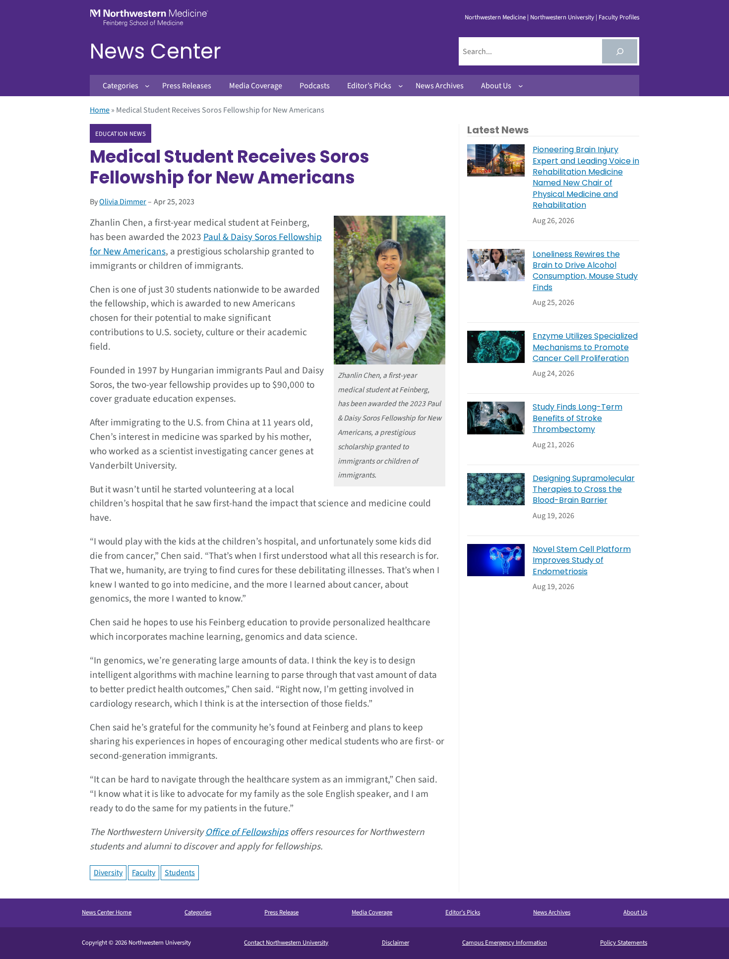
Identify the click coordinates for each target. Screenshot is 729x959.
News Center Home (106, 912)
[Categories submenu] (147, 85)
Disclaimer (395, 942)
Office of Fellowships (246, 832)
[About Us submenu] (520, 85)
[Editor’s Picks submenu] (400, 85)
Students (180, 872)
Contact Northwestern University (286, 942)
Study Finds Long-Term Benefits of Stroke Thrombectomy (577, 418)
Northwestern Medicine (495, 17)
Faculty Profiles (619, 17)
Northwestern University (562, 17)
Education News (120, 133)
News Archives (551, 912)
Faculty (143, 872)
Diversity (108, 872)
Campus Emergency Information (504, 942)
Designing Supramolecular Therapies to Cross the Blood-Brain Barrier (584, 489)
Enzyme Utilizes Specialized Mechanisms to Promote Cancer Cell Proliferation (585, 347)
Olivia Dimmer (122, 201)
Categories (197, 912)
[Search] (619, 51)
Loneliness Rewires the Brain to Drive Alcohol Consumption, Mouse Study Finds (585, 271)
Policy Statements (623, 942)
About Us (635, 912)
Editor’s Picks (462, 912)
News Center (155, 51)
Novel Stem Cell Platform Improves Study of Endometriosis (582, 560)
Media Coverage (372, 912)
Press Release (281, 912)
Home (100, 110)
